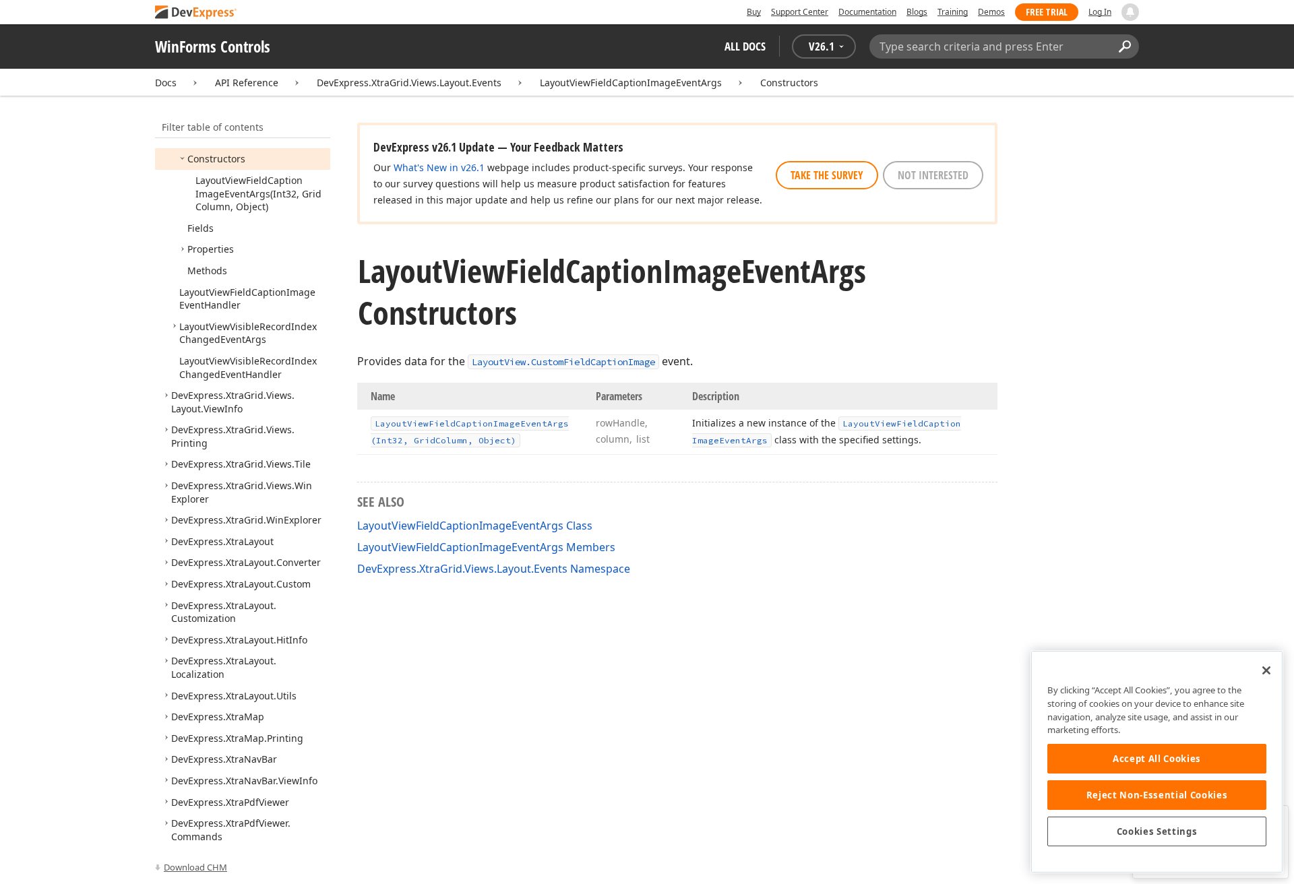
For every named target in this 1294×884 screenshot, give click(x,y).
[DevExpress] (196, 13)
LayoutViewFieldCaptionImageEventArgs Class (474, 525)
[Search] (1124, 46)
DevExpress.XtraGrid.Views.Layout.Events (409, 82)
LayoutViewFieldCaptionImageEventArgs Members (486, 547)
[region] (1156, 761)
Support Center (799, 12)
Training (952, 12)
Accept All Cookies (1157, 759)
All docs (745, 46)
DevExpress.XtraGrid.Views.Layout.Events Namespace (493, 568)
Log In (1099, 12)
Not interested (933, 175)
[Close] (1266, 670)
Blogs (916, 12)
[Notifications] (1130, 12)
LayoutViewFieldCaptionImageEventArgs (631, 82)
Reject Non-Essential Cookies (1156, 795)
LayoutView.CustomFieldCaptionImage (563, 362)
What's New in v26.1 (439, 167)
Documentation (867, 12)
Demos (991, 12)
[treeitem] (216, 158)
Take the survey (827, 175)
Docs (166, 82)
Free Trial (1047, 11)
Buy (754, 12)
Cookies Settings (1157, 831)
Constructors (789, 82)
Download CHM (195, 867)
